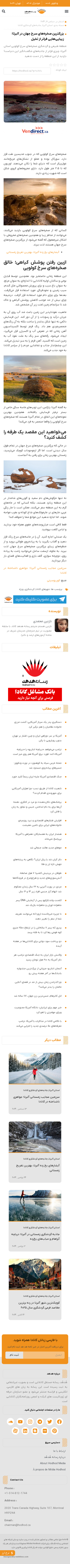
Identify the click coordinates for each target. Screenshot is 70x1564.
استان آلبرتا (47, 25)
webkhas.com (21, 1557)
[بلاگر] (35, 1431)
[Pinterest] (54, 1431)
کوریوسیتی (53, 580)
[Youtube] (20, 1421)
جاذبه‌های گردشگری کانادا (29, 25)
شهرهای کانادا (43, 589)
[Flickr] (45, 1431)
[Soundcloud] (10, 1421)
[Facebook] (59, 1421)
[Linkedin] (25, 1431)
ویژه (21, 589)
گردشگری (29, 589)
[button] (66, 11)
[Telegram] (40, 1421)
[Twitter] (49, 1421)
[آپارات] (15, 1431)
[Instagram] (30, 1421)
